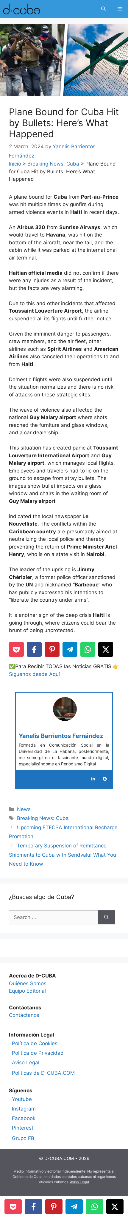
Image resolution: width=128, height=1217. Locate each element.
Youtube (22, 1099)
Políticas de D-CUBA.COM (43, 1073)
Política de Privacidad (38, 1053)
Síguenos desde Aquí (34, 674)
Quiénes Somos (27, 983)
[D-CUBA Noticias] (21, 9)
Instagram (24, 1109)
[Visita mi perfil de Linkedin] (93, 779)
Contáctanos (24, 1015)
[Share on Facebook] (34, 649)
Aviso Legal (25, 1062)
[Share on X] (105, 649)
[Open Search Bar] (103, 9)
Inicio (15, 164)
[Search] (106, 917)
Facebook (23, 1118)
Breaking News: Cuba (53, 164)
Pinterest (22, 1128)
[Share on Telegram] (70, 649)
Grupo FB (23, 1138)
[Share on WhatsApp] (87, 649)
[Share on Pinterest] (52, 649)
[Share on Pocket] (16, 649)
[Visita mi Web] (105, 779)
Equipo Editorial (27, 991)
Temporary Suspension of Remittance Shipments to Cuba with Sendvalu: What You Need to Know (62, 855)
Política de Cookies (34, 1043)
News (24, 809)
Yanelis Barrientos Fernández (61, 735)
